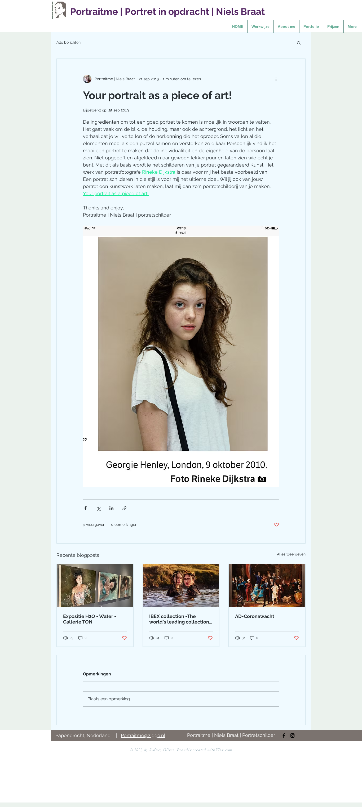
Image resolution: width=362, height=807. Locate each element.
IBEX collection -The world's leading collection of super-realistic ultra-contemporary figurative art (180, 619)
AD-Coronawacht (254, 616)
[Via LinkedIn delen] (111, 508)
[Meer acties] (276, 79)
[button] (298, 43)
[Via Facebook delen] (85, 508)
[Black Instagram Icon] (292, 735)
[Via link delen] (124, 508)
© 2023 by (139, 750)
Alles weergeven (291, 554)
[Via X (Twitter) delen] (98, 508)
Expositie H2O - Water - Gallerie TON (89, 619)
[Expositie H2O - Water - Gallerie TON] (95, 585)
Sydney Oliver (162, 750)
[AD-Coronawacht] (267, 585)
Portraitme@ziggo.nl (143, 735)
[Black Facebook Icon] (284, 735)
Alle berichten (68, 42)
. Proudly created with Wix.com (204, 750)
